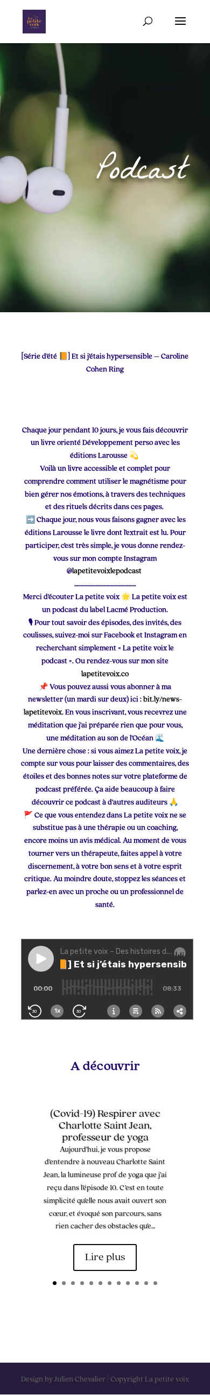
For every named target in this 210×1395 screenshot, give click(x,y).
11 (146, 1283)
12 (155, 1283)
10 (137, 1283)
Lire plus (105, 1257)
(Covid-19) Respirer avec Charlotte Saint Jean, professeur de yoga (105, 1126)
